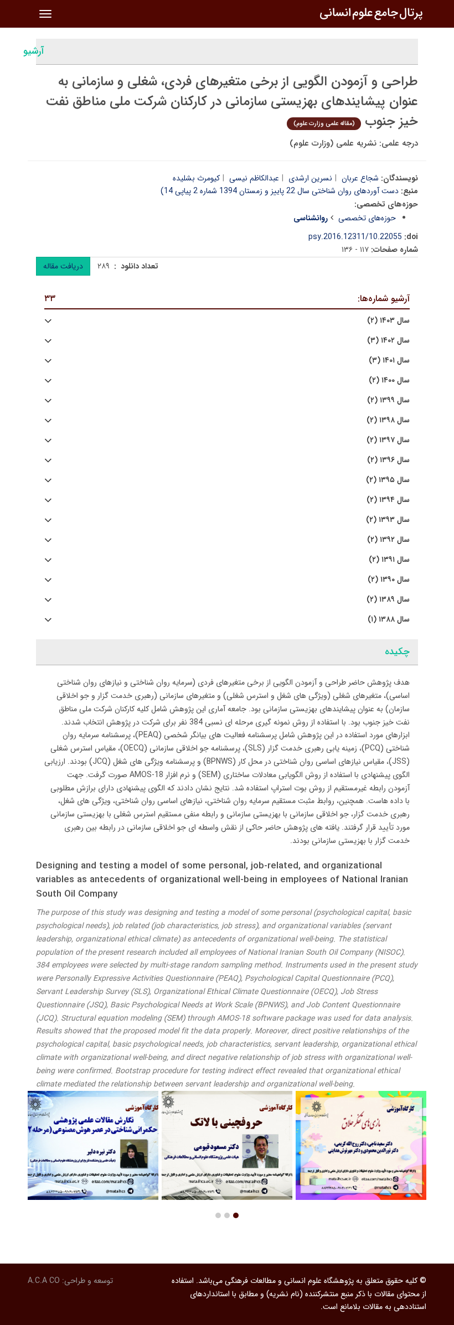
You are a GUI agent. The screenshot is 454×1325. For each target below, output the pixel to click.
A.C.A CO (44, 1281)
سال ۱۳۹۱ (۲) (389, 560)
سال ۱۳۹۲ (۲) (388, 540)
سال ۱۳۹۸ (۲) (388, 420)
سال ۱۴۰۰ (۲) (389, 380)
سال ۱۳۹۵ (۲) (388, 480)
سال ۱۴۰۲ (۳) (388, 340)
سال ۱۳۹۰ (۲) (389, 580)
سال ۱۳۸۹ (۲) (388, 599)
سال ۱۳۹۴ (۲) (388, 500)
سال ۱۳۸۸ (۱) (389, 619)
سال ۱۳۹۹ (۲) (388, 400)
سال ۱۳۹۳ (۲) (388, 520)
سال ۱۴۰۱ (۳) (389, 360)
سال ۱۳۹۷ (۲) (388, 440)
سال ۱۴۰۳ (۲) (388, 321)
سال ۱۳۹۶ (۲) (388, 460)
